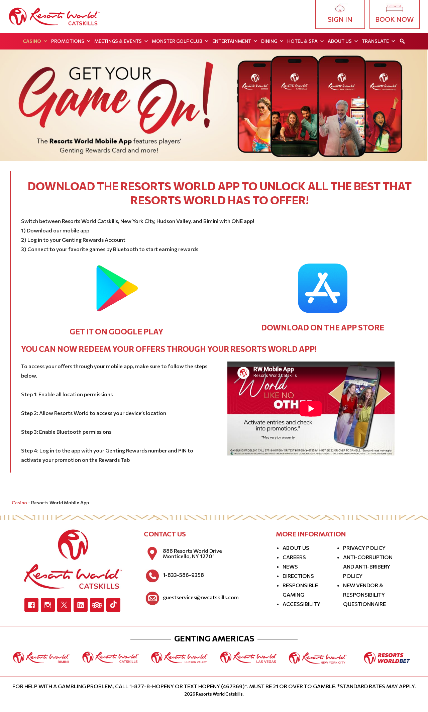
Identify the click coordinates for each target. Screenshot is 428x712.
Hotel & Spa (302, 41)
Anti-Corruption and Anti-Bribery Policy (368, 566)
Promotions (67, 41)
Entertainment (231, 41)
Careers (294, 557)
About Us (340, 41)
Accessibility (301, 604)
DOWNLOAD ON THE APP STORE (322, 327)
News (290, 566)
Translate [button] (375, 41)
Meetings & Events (118, 41)
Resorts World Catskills (219, 694)
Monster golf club (177, 41)
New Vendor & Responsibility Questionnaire (364, 594)
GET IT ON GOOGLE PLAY (116, 331)
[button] (402, 41)
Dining (269, 41)
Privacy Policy (364, 547)
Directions (298, 576)
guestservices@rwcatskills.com (201, 597)
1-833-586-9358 (183, 575)
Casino (32, 41)
